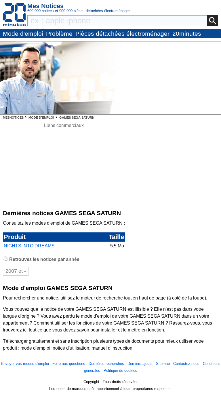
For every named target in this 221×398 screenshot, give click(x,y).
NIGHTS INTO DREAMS (29, 245)
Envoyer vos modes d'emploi (25, 363)
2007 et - (15, 271)
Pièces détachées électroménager (122, 33)
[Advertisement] (64, 169)
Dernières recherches (106, 363)
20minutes (186, 33)
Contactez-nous (186, 363)
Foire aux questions (68, 363)
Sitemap (163, 363)
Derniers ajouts (140, 363)
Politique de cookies (120, 370)
